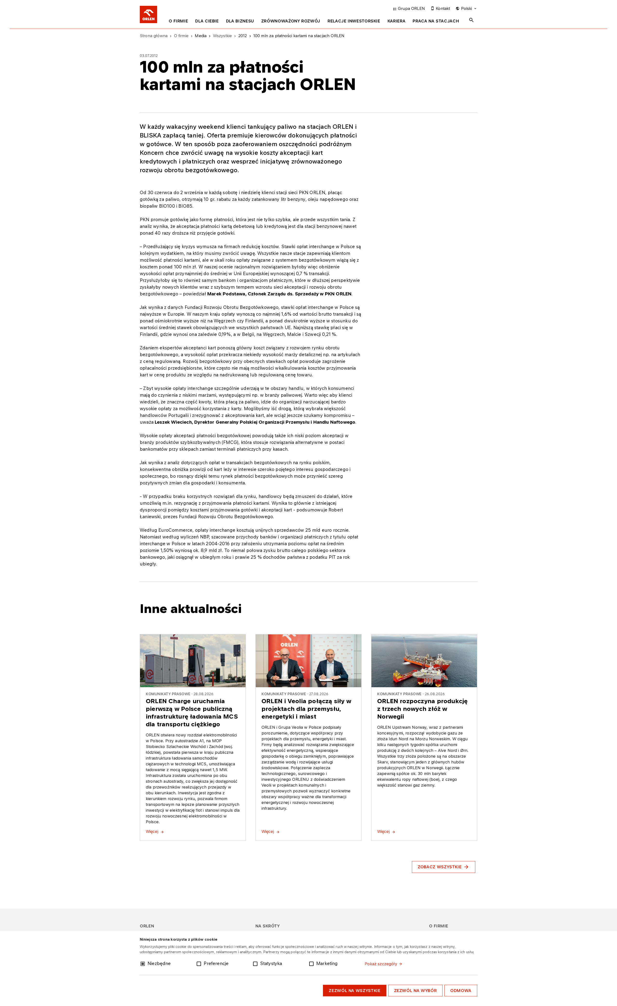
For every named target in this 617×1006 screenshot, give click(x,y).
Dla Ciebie (207, 21)
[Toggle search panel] (471, 20)
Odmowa (460, 990)
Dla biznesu (240, 21)
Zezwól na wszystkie (354, 990)
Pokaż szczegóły (381, 963)
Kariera (396, 21)
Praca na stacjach (436, 21)
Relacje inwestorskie (354, 21)
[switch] (200, 963)
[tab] (178, 22)
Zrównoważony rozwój (290, 21)
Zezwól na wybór (415, 990)
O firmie (178, 21)
